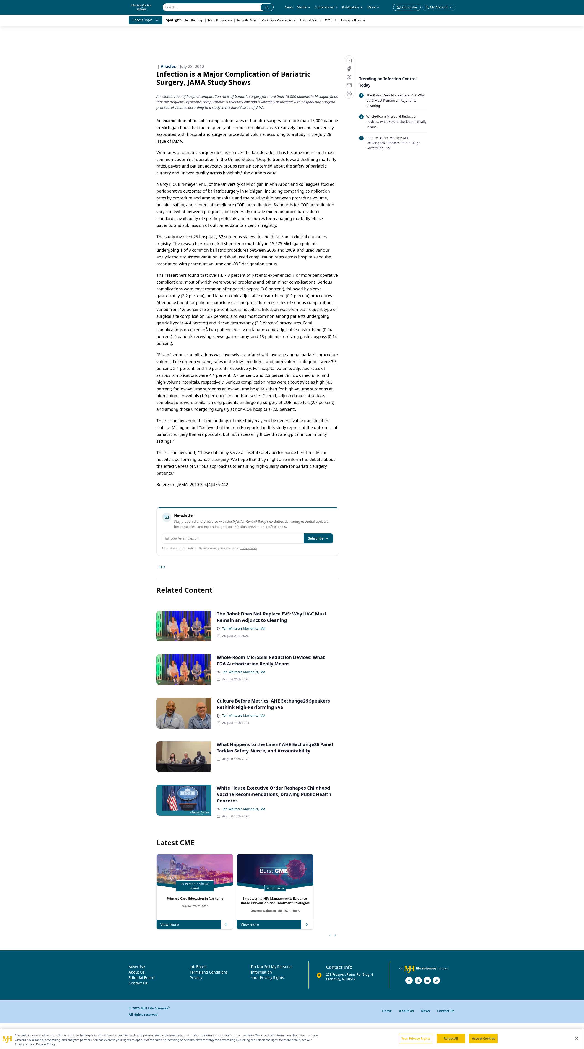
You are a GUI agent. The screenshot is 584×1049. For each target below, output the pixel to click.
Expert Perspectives (219, 20)
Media (301, 7)
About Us (137, 972)
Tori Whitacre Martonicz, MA (243, 628)
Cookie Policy (45, 1044)
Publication (350, 7)
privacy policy (248, 548)
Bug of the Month (247, 20)
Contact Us (138, 983)
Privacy (196, 977)
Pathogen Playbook (353, 20)
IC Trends (331, 20)
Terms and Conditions (209, 972)
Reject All (451, 1038)
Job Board (198, 966)
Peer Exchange (194, 20)
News (289, 7)
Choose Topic (142, 20)
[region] (292, 1039)
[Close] (577, 1038)
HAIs (161, 567)
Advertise (137, 966)
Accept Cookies (483, 1038)
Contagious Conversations (278, 20)
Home (387, 1011)
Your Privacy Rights (267, 977)
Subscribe (315, 538)
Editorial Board (141, 977)
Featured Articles (310, 20)
